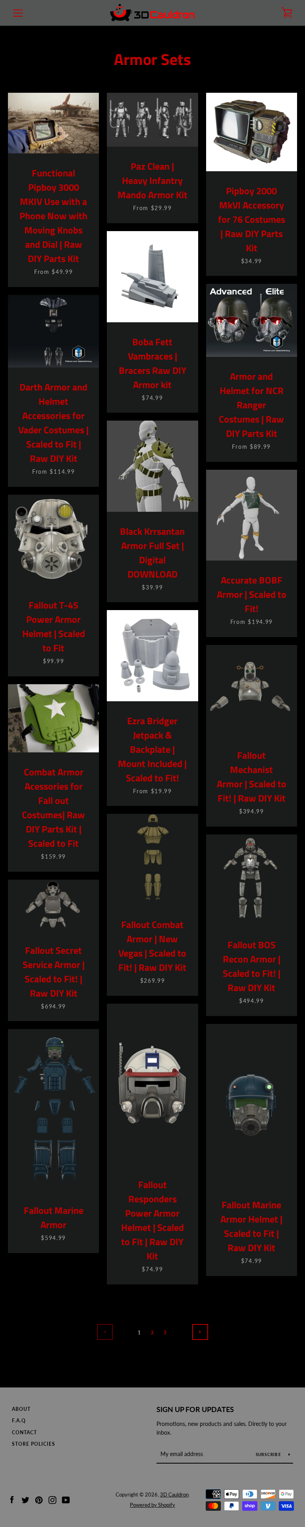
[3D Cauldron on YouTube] (66, 1499)
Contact (24, 1432)
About (21, 1409)
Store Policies (33, 1444)
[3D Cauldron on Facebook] (12, 1499)
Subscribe (269, 1454)
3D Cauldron (174, 1494)
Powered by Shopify (152, 1505)
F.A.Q (19, 1421)
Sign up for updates (195, 1409)
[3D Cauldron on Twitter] (25, 1499)
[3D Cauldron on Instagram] (52, 1499)
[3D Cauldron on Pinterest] (39, 1499)
